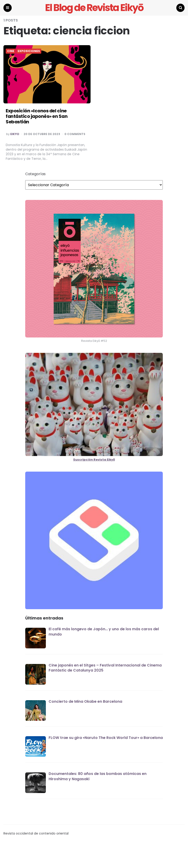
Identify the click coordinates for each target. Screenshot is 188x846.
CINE (10, 51)
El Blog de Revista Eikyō (94, 7)
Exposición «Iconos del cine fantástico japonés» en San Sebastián (36, 116)
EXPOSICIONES (29, 51)
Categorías (35, 174)
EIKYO (14, 134)
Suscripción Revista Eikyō (94, 459)
